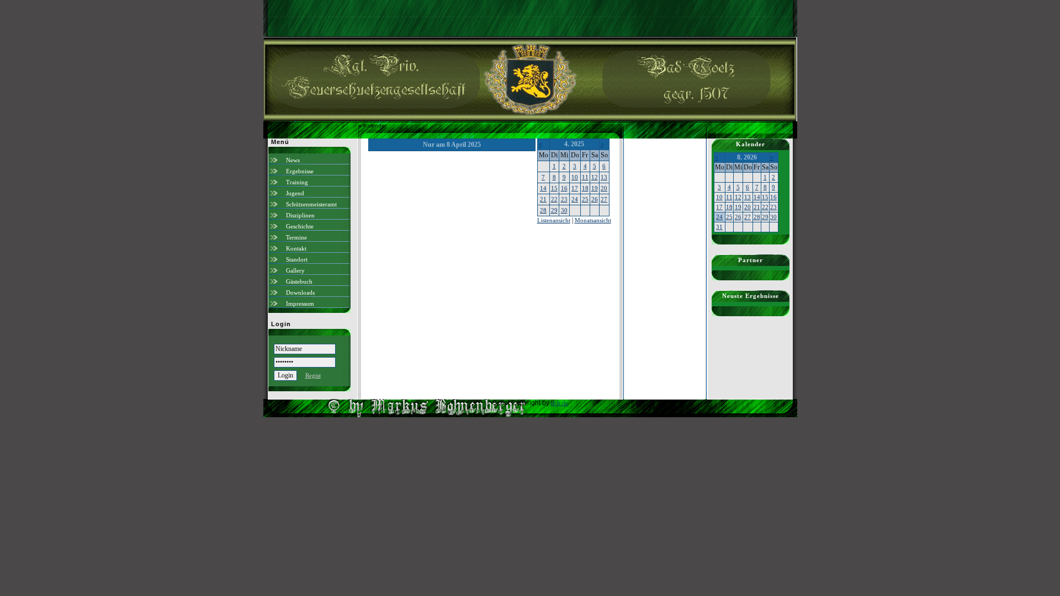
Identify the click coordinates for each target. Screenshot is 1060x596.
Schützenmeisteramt (311, 204)
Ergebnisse (300, 171)
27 (604, 199)
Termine (296, 237)
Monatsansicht (593, 220)
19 (594, 188)
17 (574, 188)
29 (554, 210)
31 (719, 226)
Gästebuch (299, 281)
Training (297, 182)
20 (604, 188)
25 (585, 199)
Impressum (300, 303)
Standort (297, 259)
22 (554, 199)
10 (574, 177)
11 (585, 177)
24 (574, 199)
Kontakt (296, 248)
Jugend (295, 193)
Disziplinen (300, 215)
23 (564, 199)
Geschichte (300, 226)
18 (585, 188)
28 (543, 210)
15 (554, 188)
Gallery (295, 270)
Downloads (300, 292)
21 (543, 199)
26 (594, 199)
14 (543, 188)
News (293, 160)
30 (564, 210)
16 (564, 188)
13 (604, 177)
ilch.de (559, 403)
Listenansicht (553, 220)
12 (594, 177)
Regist (313, 375)
